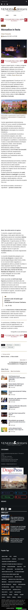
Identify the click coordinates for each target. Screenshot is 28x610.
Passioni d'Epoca (17, 589)
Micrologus (9, 344)
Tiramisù (16, 594)
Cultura (3, 566)
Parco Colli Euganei (6, 589)
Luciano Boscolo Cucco (7, 576)
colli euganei (21, 559)
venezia (8, 597)
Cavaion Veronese (6, 559)
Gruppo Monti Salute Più (7, 571)
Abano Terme (5, 556)
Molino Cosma (18, 576)
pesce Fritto (4, 592)
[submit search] (26, 1)
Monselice (17, 344)
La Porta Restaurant (19, 571)
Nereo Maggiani (21, 584)
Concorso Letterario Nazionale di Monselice (12, 564)
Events (3, 25)
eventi (3, 569)
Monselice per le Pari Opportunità (16, 579)
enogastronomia (11, 566)
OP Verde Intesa (5, 587)
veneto (3, 597)
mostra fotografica (6, 584)
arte (10, 556)
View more (12, 606)
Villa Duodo (10, 347)
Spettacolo (4, 594)
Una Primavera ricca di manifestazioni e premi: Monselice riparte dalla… (17, 378)
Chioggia (14, 559)
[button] (7, 493)
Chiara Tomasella (6, 34)
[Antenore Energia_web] (14, 19)
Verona (14, 597)
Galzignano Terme (19, 569)
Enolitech (19, 566)
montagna (4, 581)
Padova (12, 587)
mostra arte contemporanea (15, 581)
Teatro (10, 594)
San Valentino (17, 592)
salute (10, 592)
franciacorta (10, 569)
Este (25, 566)
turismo (22, 594)
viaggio (19, 597)
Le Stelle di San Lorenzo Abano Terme (10, 574)
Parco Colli (19, 587)
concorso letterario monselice (9, 561)
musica (3, 347)
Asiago (15, 556)
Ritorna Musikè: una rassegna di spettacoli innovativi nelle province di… (17, 422)
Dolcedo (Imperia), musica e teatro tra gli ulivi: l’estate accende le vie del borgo (17, 540)
